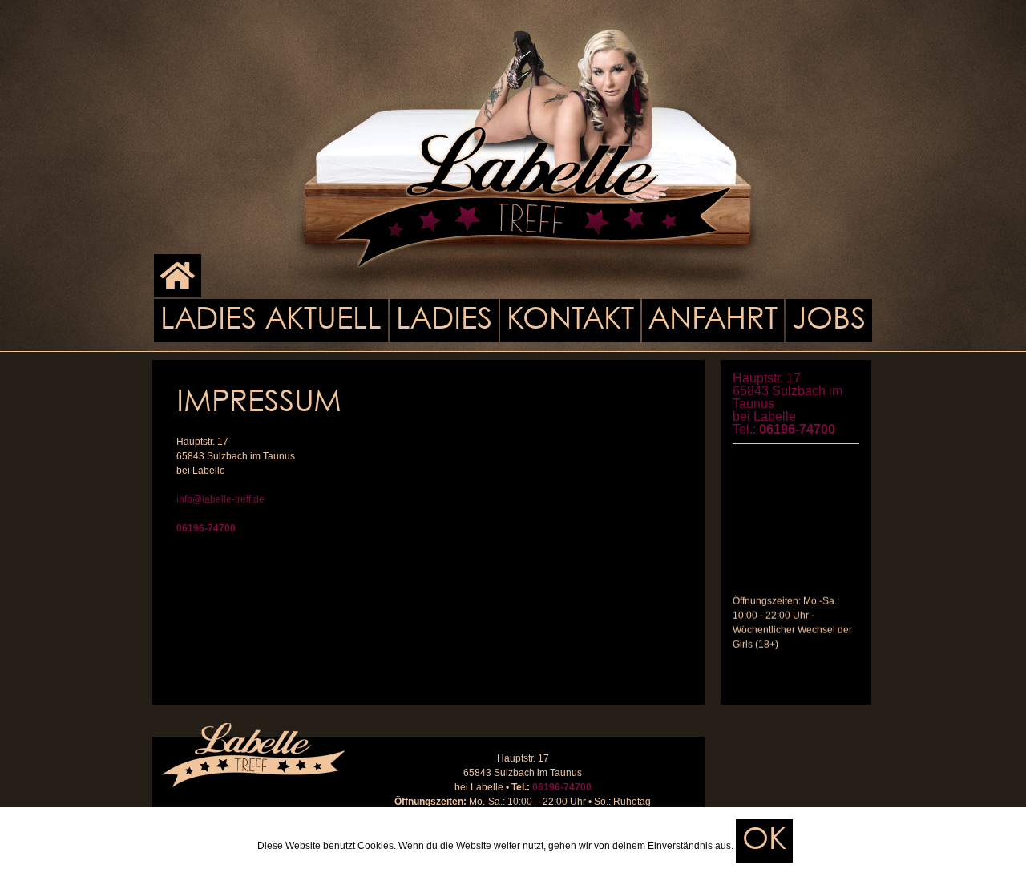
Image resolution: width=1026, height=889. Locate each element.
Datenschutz (557, 869)
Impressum (490, 869)
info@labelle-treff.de (220, 499)
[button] (764, 841)
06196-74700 (206, 528)
